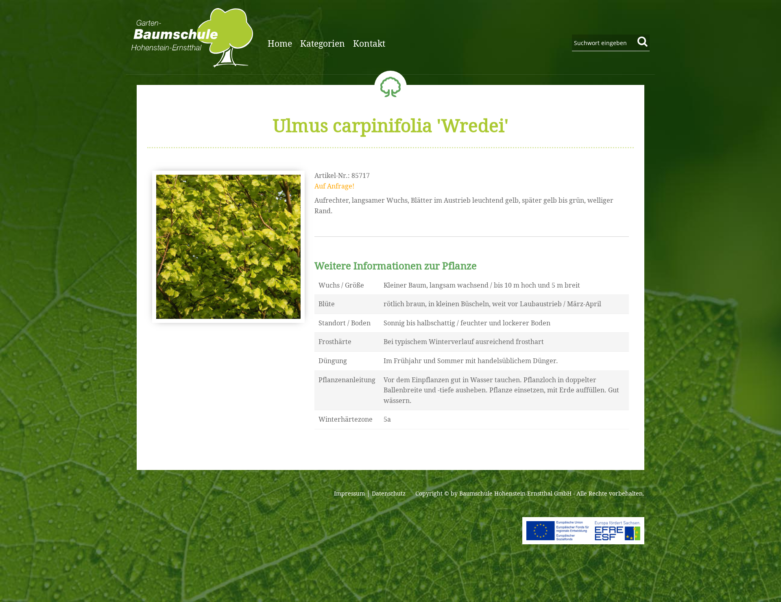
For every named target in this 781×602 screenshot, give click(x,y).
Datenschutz (389, 493)
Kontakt (369, 43)
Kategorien (322, 43)
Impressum (349, 493)
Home (280, 43)
